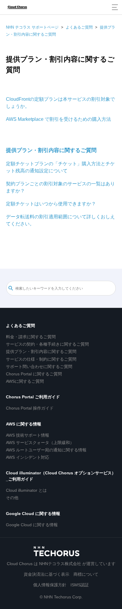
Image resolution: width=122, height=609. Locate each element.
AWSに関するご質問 (25, 381)
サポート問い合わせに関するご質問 (39, 366)
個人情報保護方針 (49, 584)
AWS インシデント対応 (27, 457)
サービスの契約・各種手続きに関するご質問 (47, 344)
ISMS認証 (79, 584)
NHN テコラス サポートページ (32, 27)
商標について (85, 574)
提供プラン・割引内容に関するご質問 (51, 150)
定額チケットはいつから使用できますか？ (51, 203)
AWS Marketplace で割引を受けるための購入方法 (58, 119)
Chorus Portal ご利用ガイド (33, 397)
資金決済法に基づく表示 (46, 574)
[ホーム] (17, 7)
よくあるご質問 (79, 27)
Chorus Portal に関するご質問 (34, 374)
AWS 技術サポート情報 (27, 435)
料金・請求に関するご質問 (31, 336)
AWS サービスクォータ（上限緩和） (40, 442)
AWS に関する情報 (23, 424)
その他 (12, 497)
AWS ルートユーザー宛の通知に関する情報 (46, 450)
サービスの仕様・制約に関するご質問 (41, 359)
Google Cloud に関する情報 (33, 513)
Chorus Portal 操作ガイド (30, 408)
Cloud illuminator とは (26, 490)
